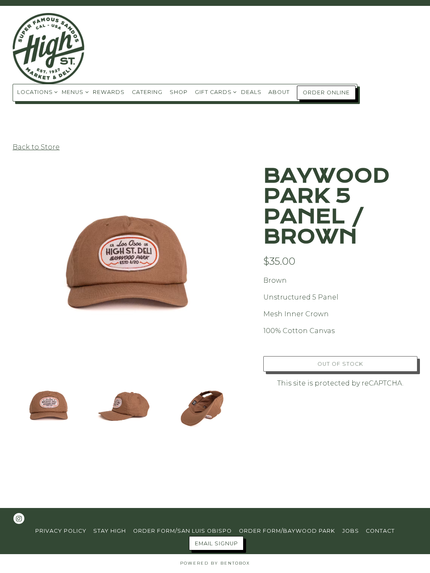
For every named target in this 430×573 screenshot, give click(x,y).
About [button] (279, 92)
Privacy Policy (61, 531)
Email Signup (216, 543)
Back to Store (36, 147)
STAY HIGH (109, 531)
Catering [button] (147, 92)
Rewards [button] (109, 92)
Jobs (350, 531)
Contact (380, 531)
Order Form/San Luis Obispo (182, 531)
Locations (36, 92)
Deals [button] (251, 92)
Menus (73, 92)
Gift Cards (214, 92)
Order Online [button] (326, 92)
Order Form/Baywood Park (287, 531)
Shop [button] (179, 92)
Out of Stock (340, 364)
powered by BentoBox (215, 563)
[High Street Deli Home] (55, 48)
